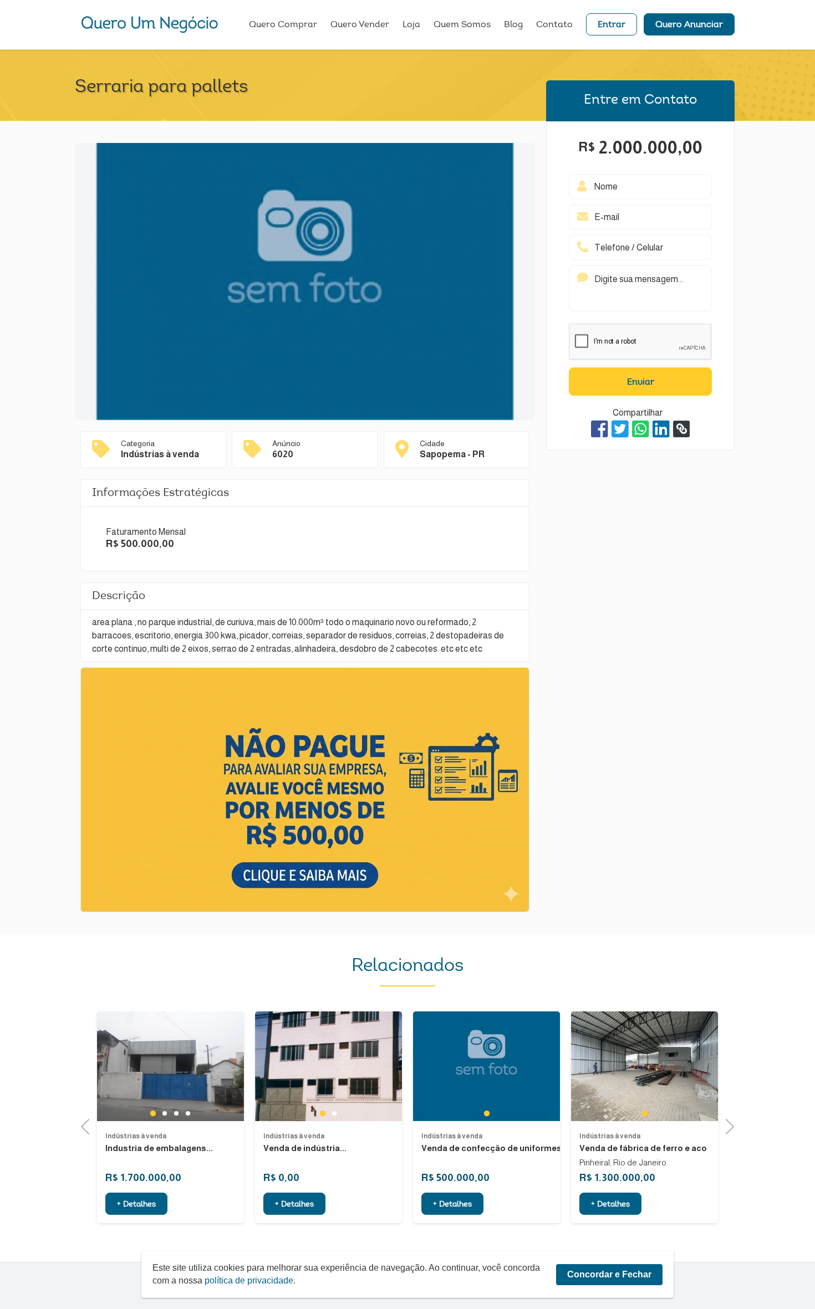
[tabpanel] (170, 1066)
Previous (88, 1125)
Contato (554, 25)
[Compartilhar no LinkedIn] (661, 429)
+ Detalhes (136, 1205)
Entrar (611, 25)
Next (726, 1125)
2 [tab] (177, 1113)
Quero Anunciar (689, 25)
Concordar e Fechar (609, 1274)
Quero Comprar (283, 25)
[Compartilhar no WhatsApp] (640, 429)
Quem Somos (462, 25)
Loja (411, 25)
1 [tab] (164, 1113)
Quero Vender (359, 25)
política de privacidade (249, 1280)
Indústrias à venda (135, 1136)
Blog (513, 25)
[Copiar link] (681, 429)
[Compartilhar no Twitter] (620, 429)
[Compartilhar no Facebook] (599, 429)
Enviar (640, 382)
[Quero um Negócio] (149, 24)
